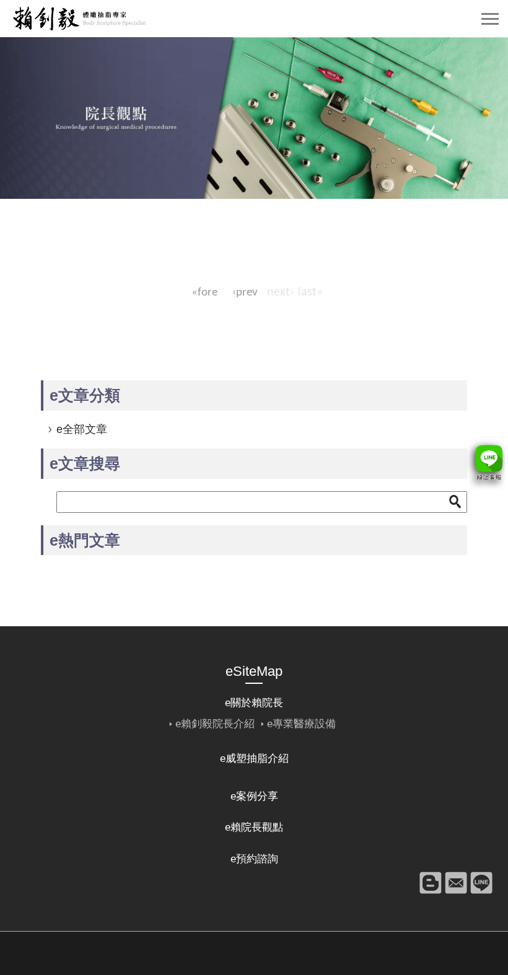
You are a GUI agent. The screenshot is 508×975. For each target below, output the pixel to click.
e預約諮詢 (254, 859)
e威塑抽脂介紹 (254, 758)
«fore (204, 293)
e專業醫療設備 (301, 724)
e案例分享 (254, 796)
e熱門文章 (85, 540)
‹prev (245, 293)
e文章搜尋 (85, 463)
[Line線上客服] (485, 465)
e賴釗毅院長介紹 (215, 724)
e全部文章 (81, 429)
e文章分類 (85, 395)
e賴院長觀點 (254, 827)
